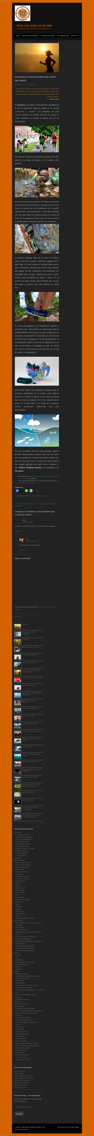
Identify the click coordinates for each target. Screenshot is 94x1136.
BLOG (18, 35)
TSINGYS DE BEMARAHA (23, 939)
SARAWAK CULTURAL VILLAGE (24, 962)
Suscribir (19, 1114)
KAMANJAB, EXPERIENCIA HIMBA (25, 994)
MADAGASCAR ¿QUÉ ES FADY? (25, 948)
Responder (18, 531)
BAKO (17, 957)
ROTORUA (18, 1015)
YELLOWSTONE (20, 913)
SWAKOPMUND (20, 983)
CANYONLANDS (20, 881)
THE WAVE (18, 874)
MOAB (17, 883)
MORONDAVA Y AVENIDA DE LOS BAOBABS (28, 941)
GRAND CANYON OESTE (22, 865)
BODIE (17, 904)
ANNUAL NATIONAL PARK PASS (24, 918)
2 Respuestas (44, 496)
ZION (17, 895)
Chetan (10, 1134)
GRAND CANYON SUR (22, 867)
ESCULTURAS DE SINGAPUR (29, 708)
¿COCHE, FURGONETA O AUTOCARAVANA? (28, 1011)
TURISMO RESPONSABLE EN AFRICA (32, 731)
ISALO (17, 934)
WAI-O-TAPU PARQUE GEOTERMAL (26, 1022)
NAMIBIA (16, 971)
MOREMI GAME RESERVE (23, 844)
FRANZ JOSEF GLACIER (22, 1048)
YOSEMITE (18, 906)
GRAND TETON (20, 911)
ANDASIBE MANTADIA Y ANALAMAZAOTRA (28, 923)
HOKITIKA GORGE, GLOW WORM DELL (27, 1045)
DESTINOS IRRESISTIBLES (30, 35)
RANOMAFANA (19, 927)
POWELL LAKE (19, 869)
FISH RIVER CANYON (21, 978)
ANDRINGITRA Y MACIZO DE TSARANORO (28, 932)
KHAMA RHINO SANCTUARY (23, 837)
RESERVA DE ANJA (21, 929)
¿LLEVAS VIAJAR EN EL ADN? (49, 503)
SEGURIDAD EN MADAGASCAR (24, 946)
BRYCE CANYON (20, 892)
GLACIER (18, 916)
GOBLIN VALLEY (20, 888)
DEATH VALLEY (20, 897)
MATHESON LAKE (20, 1050)
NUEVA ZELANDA (19, 1006)
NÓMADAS (25, 624)
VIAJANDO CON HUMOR (21, 1082)
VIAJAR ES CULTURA (20, 1087)
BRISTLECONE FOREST (22, 899)
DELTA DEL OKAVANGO (22, 841)
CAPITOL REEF (20, 890)
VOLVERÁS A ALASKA (27, 746)
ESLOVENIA (17, 858)
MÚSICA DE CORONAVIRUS (29, 655)
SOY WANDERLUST (63, 35)
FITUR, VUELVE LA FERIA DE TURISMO (32, 678)
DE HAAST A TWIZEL (21, 1057)
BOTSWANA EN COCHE (22, 835)
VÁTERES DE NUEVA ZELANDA (30, 762)
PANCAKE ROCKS (20, 1041)
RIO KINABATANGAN (21, 964)
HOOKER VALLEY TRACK (23, 1059)
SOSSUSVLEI (19, 980)
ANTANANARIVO (20, 943)
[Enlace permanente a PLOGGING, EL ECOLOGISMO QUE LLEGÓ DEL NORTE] (37, 57)
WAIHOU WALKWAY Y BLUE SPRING (26, 1013)
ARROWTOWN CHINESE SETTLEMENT (27, 1043)
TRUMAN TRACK (20, 1038)
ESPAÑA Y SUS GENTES (28, 792)
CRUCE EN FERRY (21, 1032)
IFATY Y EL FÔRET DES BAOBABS (25, 936)
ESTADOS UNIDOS (19, 860)
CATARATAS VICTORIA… (21, 851)
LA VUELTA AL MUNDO (28, 800)
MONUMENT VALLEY (21, 876)
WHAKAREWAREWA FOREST (24, 1020)
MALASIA (17, 953)
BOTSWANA (17, 832)
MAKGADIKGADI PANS (22, 846)
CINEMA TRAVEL (19, 1073)
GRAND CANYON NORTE (23, 862)
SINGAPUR (17, 1001)
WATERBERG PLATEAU (22, 999)
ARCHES (18, 886)
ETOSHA (18, 997)
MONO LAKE (19, 902)
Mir (35, 84)
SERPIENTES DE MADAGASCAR (25, 950)
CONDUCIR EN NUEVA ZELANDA (25, 1008)
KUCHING (18, 955)
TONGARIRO (19, 1027)
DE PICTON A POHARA (22, 1034)
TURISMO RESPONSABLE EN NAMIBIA (27, 976)
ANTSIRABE (19, 925)
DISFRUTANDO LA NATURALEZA (24, 1078)
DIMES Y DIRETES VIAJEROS (23, 1075)
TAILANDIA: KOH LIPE (20, 1004)
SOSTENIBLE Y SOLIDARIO (31, 496)
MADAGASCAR (18, 920)
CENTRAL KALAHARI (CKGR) (24, 839)
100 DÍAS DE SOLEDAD (28, 716)
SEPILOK (18, 967)
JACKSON (18, 909)
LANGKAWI (18, 969)
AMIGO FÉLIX (25, 639)
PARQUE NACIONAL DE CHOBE (24, 848)
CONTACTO (74, 35)
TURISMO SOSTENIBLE (47, 35)
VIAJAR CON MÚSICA (20, 1085)
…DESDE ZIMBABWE (21, 853)
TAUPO (17, 1025)
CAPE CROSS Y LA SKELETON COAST (27, 985)
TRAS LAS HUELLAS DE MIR (34, 25)
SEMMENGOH (19, 960)
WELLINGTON (19, 1029)
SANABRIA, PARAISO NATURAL (30, 777)
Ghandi (54, 99)
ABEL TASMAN (19, 1036)
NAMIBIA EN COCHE (21, 974)
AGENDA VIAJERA (19, 1071)
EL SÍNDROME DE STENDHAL (30, 723)
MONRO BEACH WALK (22, 1055)
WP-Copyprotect (16, 1134)
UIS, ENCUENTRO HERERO (23, 987)
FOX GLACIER (19, 1052)
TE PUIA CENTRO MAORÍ (23, 1018)
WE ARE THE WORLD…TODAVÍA (30, 647)
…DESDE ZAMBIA (20, 855)
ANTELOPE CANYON (21, 872)
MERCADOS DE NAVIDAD (29, 685)
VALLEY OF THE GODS (22, 879)
